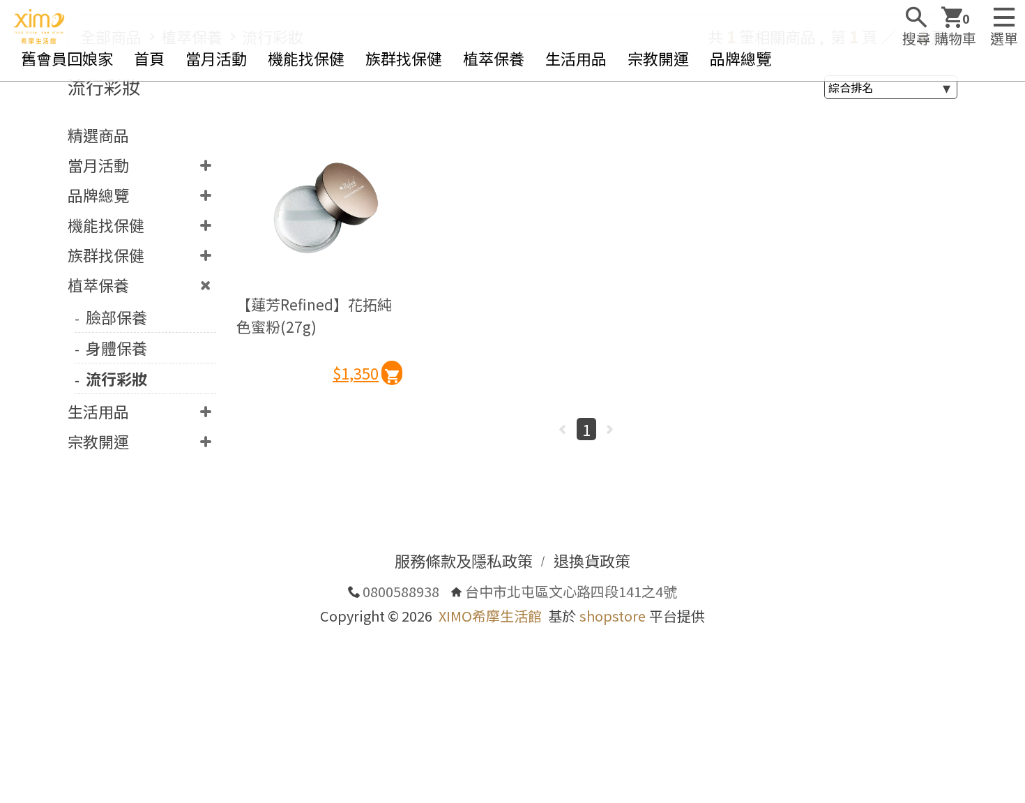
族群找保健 (403, 58)
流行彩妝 (116, 378)
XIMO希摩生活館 (490, 616)
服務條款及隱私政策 (464, 560)
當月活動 (216, 58)
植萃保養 (493, 58)
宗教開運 (658, 58)
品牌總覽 (740, 58)
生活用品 (576, 58)
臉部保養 (116, 317)
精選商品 (98, 134)
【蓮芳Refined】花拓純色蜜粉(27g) (314, 315)
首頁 (149, 58)
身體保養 (116, 347)
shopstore (612, 616)
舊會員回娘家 (67, 58)
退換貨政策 (592, 560)
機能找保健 (306, 58)
